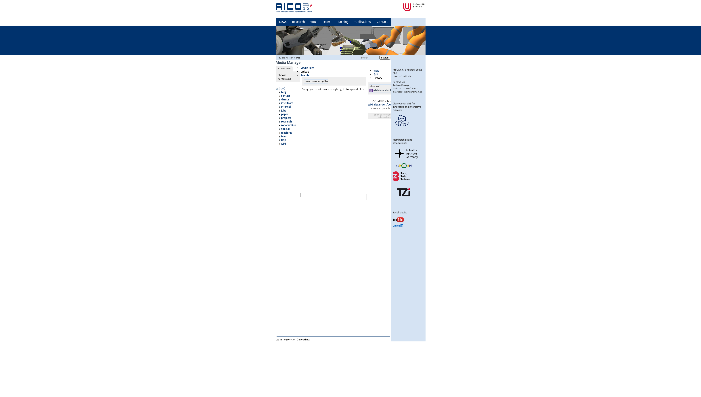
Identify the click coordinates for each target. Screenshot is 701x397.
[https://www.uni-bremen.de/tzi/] (404, 199)
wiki (283, 143)
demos (285, 99)
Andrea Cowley (401, 85)
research (286, 121)
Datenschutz (303, 339)
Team (326, 22)
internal (286, 106)
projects (286, 118)
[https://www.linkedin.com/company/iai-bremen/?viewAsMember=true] (398, 226)
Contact (382, 22)
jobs (283, 110)
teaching (286, 132)
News (283, 22)
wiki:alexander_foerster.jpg (388, 90)
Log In (279, 339)
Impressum (289, 339)
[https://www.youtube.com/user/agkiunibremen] (398, 221)
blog (283, 92)
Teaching (342, 22)
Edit (376, 74)
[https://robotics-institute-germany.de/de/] (406, 159)
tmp (283, 140)
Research (298, 22)
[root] (282, 88)
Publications (362, 22)
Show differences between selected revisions (387, 116)
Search (384, 57)
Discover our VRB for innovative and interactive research (407, 107)
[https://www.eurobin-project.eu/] (404, 167)
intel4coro (287, 103)
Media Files (307, 68)
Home (297, 57)
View (376, 70)
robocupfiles (288, 125)
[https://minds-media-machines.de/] (402, 180)
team (284, 136)
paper (284, 114)
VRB (313, 22)
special (285, 129)
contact (285, 95)
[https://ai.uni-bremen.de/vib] (402, 129)
